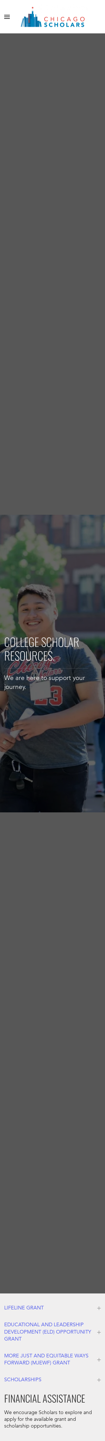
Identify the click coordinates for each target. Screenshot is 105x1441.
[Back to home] (53, 16)
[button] (7, 16)
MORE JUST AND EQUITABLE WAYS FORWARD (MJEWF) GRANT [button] (46, 1359)
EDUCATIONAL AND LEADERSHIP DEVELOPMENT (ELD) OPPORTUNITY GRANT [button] (47, 1331)
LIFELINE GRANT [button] (24, 1308)
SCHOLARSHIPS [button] (22, 1379)
